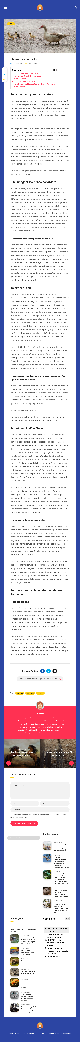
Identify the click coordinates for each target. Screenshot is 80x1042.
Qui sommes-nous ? (30, 1034)
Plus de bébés (19, 87)
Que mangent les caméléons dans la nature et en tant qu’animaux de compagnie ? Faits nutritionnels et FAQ (61, 878)
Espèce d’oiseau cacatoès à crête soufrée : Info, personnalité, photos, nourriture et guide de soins (61, 907)
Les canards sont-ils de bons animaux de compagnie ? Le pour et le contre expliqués (61, 848)
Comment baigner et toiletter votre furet (28, 972)
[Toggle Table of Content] (53, 70)
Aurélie (40, 713)
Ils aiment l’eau (19, 78)
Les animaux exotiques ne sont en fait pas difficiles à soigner (28, 985)
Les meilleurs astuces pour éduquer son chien (23, 930)
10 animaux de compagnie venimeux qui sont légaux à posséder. (28, 997)
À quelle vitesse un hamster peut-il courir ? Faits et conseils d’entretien (61, 893)
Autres (11, 24)
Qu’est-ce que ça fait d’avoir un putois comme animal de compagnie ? (28, 1010)
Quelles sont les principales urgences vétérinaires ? (28, 952)
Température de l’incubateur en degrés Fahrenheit (34, 84)
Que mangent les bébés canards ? (27, 76)
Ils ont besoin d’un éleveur (25, 81)
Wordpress (67, 1034)
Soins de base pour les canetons (27, 73)
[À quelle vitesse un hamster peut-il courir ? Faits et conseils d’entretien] (47, 891)
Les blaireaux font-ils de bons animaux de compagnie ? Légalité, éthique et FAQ (29, 940)
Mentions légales (45, 1034)
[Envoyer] (37, 837)
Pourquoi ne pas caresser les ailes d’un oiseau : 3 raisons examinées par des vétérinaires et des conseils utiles (61, 862)
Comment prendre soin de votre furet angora (27, 963)
